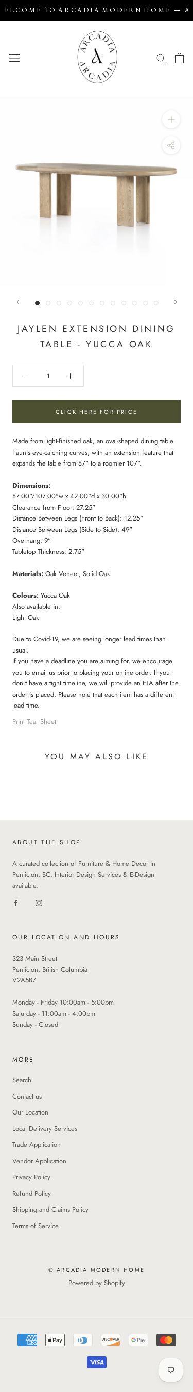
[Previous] (18, 302)
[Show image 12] (156, 303)
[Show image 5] (80, 303)
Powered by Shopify (96, 1283)
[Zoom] (171, 119)
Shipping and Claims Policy (50, 1209)
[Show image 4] (69, 303)
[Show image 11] (145, 303)
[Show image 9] (123, 303)
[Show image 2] (48, 303)
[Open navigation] (14, 58)
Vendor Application (39, 1161)
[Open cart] (179, 58)
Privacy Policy (31, 1177)
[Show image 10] (134, 303)
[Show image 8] (113, 303)
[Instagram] (39, 902)
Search (21, 1080)
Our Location (30, 1112)
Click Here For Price (96, 411)
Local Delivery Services (44, 1129)
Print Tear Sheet (34, 722)
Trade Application (36, 1144)
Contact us (27, 1096)
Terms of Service (35, 1226)
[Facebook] (15, 902)
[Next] (175, 302)
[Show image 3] (59, 303)
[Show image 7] (102, 303)
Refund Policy (31, 1193)
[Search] (161, 57)
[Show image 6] (91, 303)
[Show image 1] (37, 303)
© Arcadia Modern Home (96, 1270)
